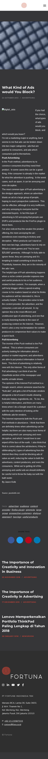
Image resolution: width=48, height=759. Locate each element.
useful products (30, 516)
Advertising (28, 98)
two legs (17, 516)
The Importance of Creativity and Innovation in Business (23, 567)
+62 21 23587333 (13, 721)
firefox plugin (18, 509)
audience (24, 506)
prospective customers (20, 513)
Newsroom (28, 636)
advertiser (14, 506)
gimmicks (30, 509)
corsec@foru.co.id (12, 724)
